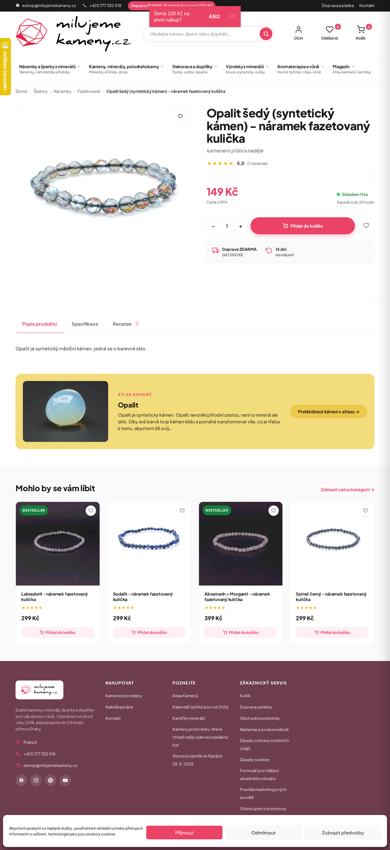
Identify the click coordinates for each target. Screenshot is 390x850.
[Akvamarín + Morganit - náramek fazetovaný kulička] (240, 543)
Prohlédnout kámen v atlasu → (329, 411)
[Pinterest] (50, 780)
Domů (21, 91)
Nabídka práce (119, 707)
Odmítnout (263, 832)
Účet (298, 38)
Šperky (41, 91)
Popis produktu (39, 324)
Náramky (62, 91)
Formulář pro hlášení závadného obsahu (259, 774)
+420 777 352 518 (105, 5)
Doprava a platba (338, 5)
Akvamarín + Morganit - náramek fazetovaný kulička (237, 596)
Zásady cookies (255, 759)
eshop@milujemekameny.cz (49, 5)
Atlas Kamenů (185, 695)
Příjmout (184, 832)
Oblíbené (330, 33)
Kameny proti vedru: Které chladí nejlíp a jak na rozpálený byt (200, 737)
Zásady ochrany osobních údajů (264, 744)
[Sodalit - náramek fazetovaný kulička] (149, 543)
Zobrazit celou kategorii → (347, 489)
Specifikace (85, 324)
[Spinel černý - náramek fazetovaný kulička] (332, 543)
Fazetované (88, 91)
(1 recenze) (257, 163)
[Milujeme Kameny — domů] (74, 34)
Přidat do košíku (306, 226)
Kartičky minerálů (188, 718)
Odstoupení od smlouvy (263, 808)
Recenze (125, 324)
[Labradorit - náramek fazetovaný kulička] (57, 543)
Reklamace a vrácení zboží (264, 729)
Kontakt (366, 5)
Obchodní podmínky (260, 718)
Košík (363, 33)
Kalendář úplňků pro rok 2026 (200, 707)
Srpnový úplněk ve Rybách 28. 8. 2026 (197, 760)
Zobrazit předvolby (343, 832)
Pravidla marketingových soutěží (263, 793)
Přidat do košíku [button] (61, 632)
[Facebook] (21, 780)
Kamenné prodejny (123, 695)
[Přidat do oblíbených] (180, 116)
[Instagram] (36, 780)
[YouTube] (65, 780)
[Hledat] (266, 33)
